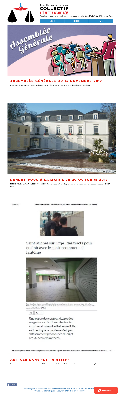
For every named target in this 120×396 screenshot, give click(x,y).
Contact (37, 391)
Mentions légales (48, 391)
